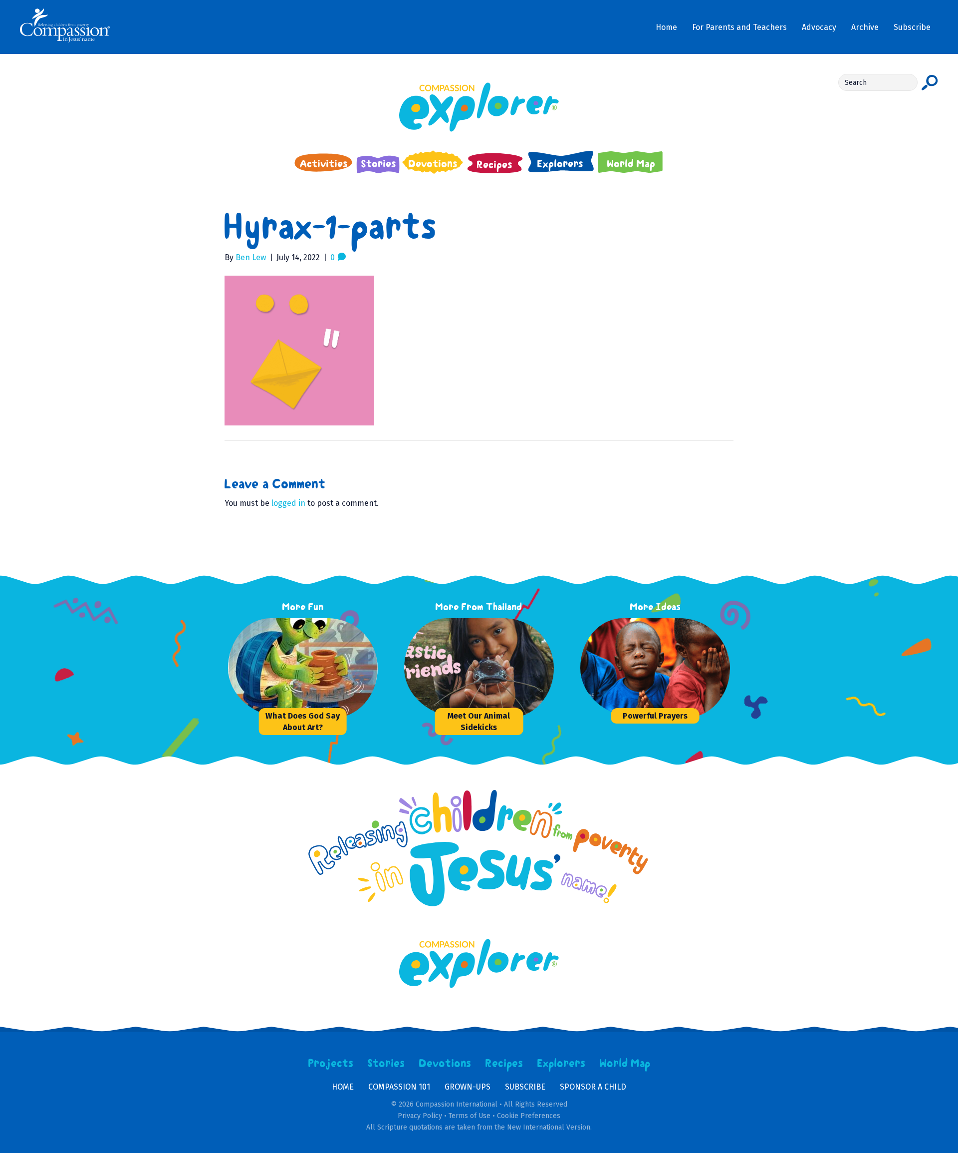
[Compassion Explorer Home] (479, 107)
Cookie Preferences (528, 1116)
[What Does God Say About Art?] (303, 668)
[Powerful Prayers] (655, 668)
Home (343, 1087)
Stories (386, 1064)
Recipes (504, 1064)
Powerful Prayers (655, 716)
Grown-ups (467, 1087)
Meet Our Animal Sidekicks (479, 721)
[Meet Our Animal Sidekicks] (479, 668)
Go (930, 82)
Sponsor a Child (593, 1087)
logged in (288, 503)
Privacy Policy (420, 1116)
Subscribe (525, 1087)
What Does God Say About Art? (302, 721)
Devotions (445, 1064)
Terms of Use (469, 1116)
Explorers (561, 1064)
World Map (625, 1064)
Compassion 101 (399, 1087)
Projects (330, 1064)
